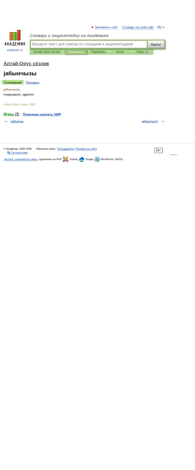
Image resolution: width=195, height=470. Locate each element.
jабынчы (17, 121)
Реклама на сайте (86, 148)
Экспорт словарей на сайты (20, 159)
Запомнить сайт (106, 27)
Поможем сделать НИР (42, 114)
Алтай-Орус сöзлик (46, 51)
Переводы (98, 51)
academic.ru (15, 50)
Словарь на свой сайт (138, 27)
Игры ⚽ (142, 51)
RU (159, 27)
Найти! (156, 44)
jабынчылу (150, 121)
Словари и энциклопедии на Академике (69, 35)
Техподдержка (65, 148)
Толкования (75, 51)
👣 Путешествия (17, 152)
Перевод (32, 82)
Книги (120, 51)
